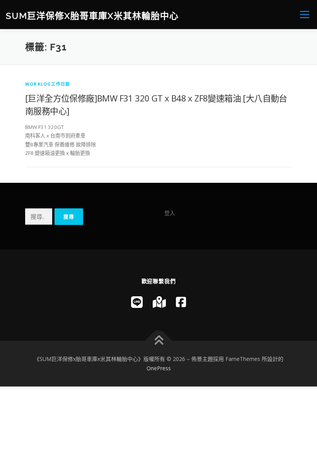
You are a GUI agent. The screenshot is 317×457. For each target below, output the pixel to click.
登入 (169, 212)
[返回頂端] (158, 341)
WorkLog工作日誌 (47, 84)
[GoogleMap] (159, 302)
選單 (303, 14)
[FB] (181, 302)
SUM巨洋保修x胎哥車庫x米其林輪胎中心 (92, 15)
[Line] (137, 302)
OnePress (159, 368)
